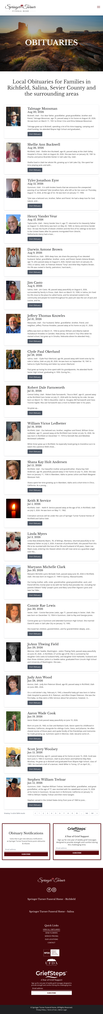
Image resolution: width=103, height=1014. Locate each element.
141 (92, 813)
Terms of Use (52, 1010)
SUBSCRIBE (26, 854)
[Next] (97, 813)
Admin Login (62, 1010)
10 (77, 813)
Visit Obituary (35, 134)
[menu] (98, 7)
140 (86, 813)
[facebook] (49, 890)
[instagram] (54, 890)
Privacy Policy (41, 1010)
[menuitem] (51, 929)
